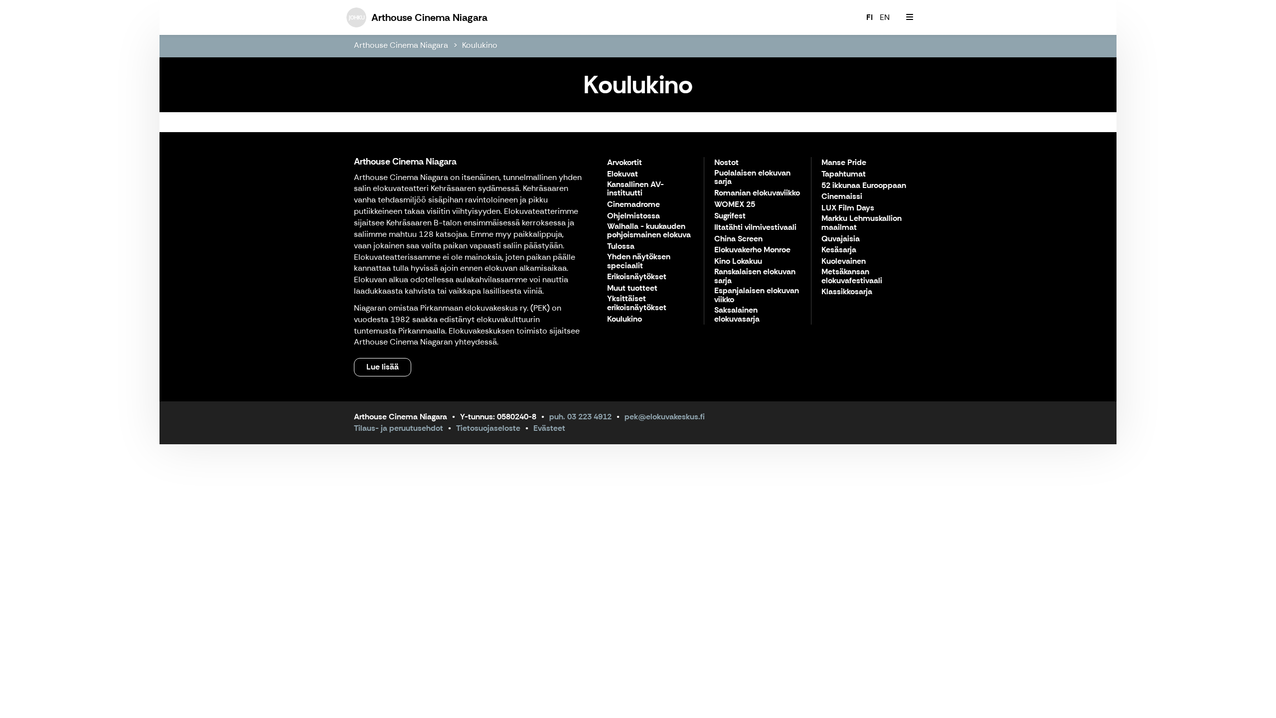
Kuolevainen (843, 261)
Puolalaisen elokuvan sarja (752, 178)
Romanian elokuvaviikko (757, 193)
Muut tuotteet (632, 288)
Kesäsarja (838, 250)
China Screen (738, 239)
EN (885, 17)
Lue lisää (382, 366)
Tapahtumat (843, 174)
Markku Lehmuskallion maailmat (861, 223)
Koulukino (479, 45)
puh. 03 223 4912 (580, 416)
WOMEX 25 (734, 204)
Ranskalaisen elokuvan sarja (755, 276)
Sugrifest (730, 216)
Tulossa (621, 246)
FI (869, 17)
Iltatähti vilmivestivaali (755, 227)
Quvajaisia (840, 239)
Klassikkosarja (846, 292)
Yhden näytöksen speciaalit (638, 261)
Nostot (726, 163)
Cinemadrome (633, 204)
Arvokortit (624, 163)
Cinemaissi (841, 196)
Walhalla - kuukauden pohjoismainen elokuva (649, 231)
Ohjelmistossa (633, 216)
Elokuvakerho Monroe (752, 250)
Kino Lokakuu (738, 261)
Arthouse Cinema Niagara (401, 45)
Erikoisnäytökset (636, 277)
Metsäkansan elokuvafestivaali (851, 276)
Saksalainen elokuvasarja (737, 315)
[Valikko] (909, 17)
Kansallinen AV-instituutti (635, 189)
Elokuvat (622, 174)
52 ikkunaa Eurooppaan (863, 185)
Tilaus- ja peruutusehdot (398, 428)
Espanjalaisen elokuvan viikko (756, 295)
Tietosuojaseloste (488, 428)
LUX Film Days (847, 208)
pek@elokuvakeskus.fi (665, 416)
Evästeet (549, 428)
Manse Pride (843, 163)
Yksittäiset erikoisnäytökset (636, 303)
